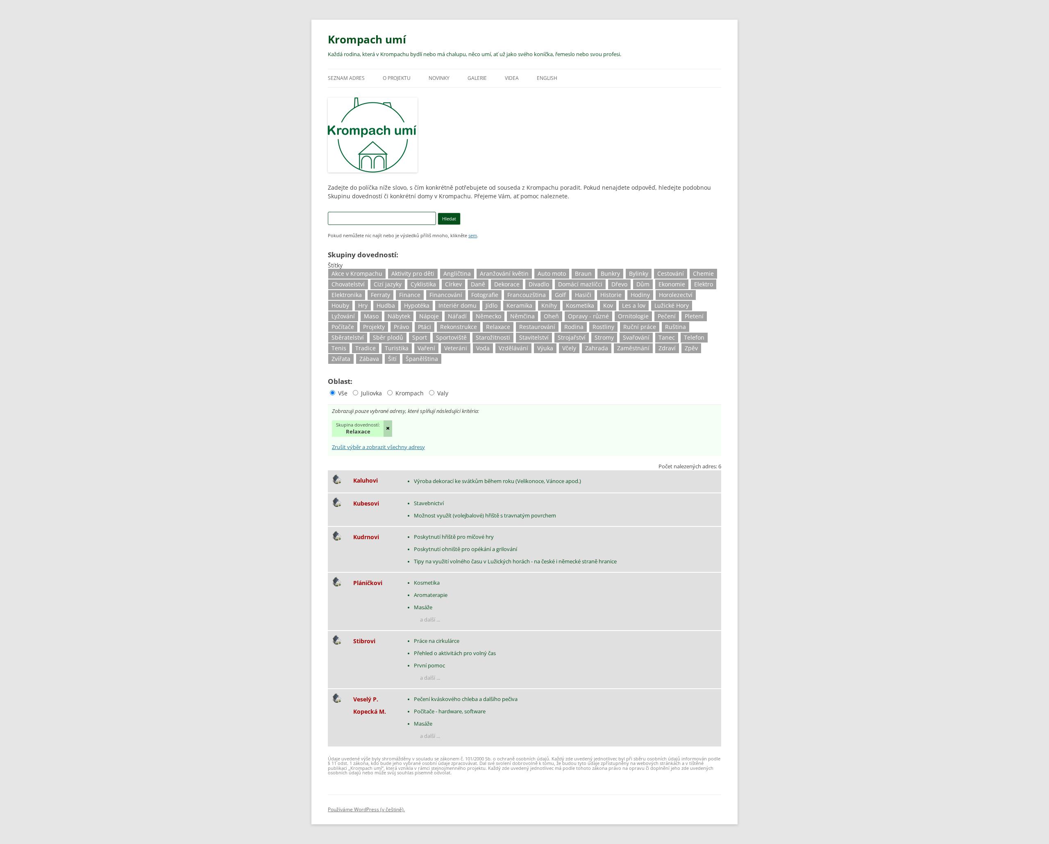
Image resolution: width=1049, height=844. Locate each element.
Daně (478, 284)
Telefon (694, 337)
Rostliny (603, 327)
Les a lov (633, 305)
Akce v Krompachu (357, 273)
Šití (392, 359)
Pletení (694, 316)
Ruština (675, 327)
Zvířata (341, 359)
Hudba (386, 305)
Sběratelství (348, 337)
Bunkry (610, 273)
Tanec (666, 337)
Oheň (551, 316)
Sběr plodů (388, 337)
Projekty (374, 327)
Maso (371, 316)
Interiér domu (457, 305)
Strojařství (572, 337)
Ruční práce (639, 327)
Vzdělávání (513, 348)
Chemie (703, 273)
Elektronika (347, 295)
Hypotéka (416, 305)
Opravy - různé (588, 316)
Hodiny (640, 295)
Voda (483, 348)
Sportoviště (451, 337)
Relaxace (498, 327)
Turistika (397, 348)
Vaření (426, 348)
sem (472, 235)
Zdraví (667, 348)
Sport (419, 337)
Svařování (636, 337)
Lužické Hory (671, 305)
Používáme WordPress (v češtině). (366, 809)
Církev (453, 284)
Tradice (365, 348)
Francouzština (526, 295)
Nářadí (457, 316)
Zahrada (596, 348)
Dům (642, 284)
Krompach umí (367, 39)
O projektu (397, 78)
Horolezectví (676, 295)
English (547, 78)
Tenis (339, 348)
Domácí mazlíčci (580, 284)
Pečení (667, 316)
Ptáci (424, 327)
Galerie (477, 78)
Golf (560, 295)
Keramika (519, 305)
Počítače (343, 327)
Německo (488, 316)
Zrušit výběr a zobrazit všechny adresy (378, 447)
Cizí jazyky (388, 284)
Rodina (574, 327)
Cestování (670, 273)
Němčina (522, 316)
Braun (583, 273)
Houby (340, 305)
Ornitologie (633, 316)
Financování (445, 295)
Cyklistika (423, 284)
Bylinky (638, 273)
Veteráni (455, 348)
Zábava (369, 359)
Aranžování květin (504, 273)
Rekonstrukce (458, 327)
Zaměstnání (633, 348)
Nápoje (429, 316)
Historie (611, 295)
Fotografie (484, 295)
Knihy (549, 305)
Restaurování (537, 327)
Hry (363, 305)
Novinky (439, 78)
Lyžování (343, 316)
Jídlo (491, 305)
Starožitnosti (493, 337)
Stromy (604, 337)
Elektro (703, 284)
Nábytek (399, 316)
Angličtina (457, 273)
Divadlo (539, 284)
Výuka (545, 348)
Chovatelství (348, 284)
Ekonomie (671, 284)
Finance (409, 295)
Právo (401, 327)
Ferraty (380, 295)
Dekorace (507, 284)
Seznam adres (346, 78)
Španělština (422, 359)
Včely (569, 348)
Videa (512, 78)
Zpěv (691, 348)
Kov (608, 305)
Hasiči (583, 295)
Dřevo (619, 284)
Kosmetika (580, 305)
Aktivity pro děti (412, 273)
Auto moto (552, 273)
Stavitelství (534, 337)
